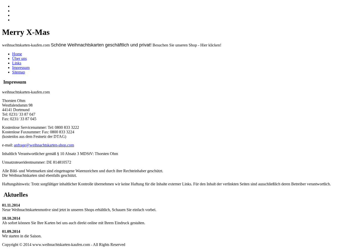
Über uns (19, 58)
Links (16, 63)
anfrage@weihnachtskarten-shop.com (44, 145)
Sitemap (18, 72)
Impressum (21, 67)
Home (17, 54)
